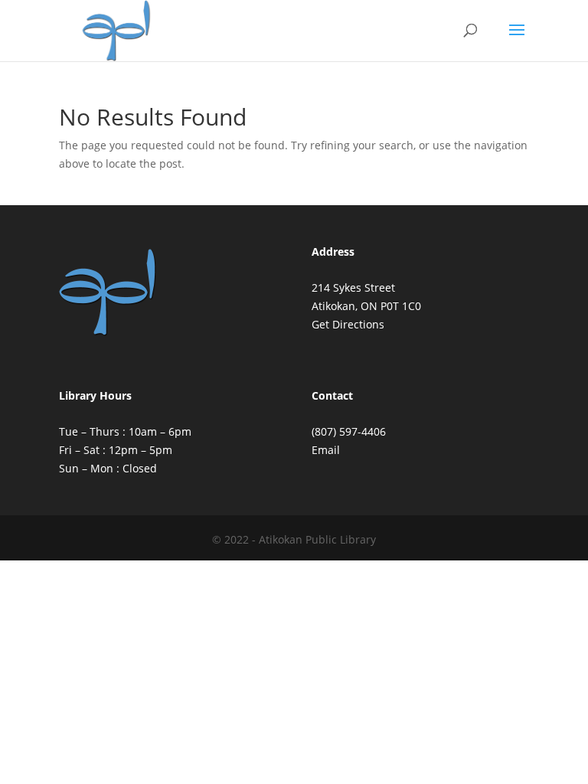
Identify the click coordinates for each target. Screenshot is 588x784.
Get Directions (348, 324)
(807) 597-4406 (349, 431)
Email (326, 450)
